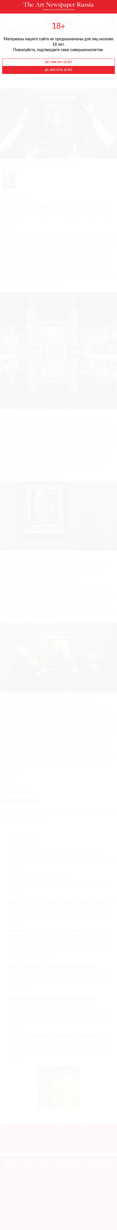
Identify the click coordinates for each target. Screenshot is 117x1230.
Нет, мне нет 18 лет (58, 62)
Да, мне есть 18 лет (58, 70)
